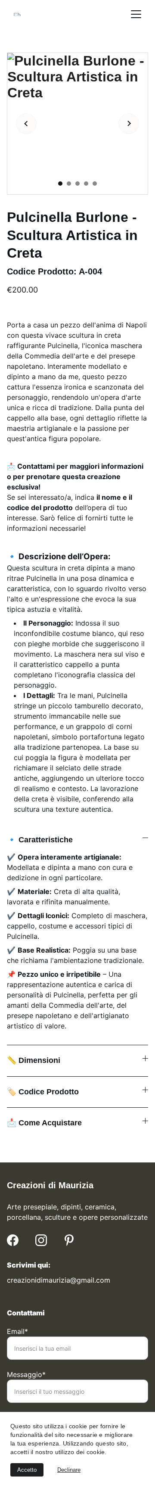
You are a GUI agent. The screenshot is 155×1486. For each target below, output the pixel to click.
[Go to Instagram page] (41, 1240)
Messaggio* (26, 1374)
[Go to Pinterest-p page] (69, 1240)
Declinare (69, 1470)
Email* (17, 1331)
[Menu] (136, 14)
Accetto (27, 1470)
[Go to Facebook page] (13, 1240)
